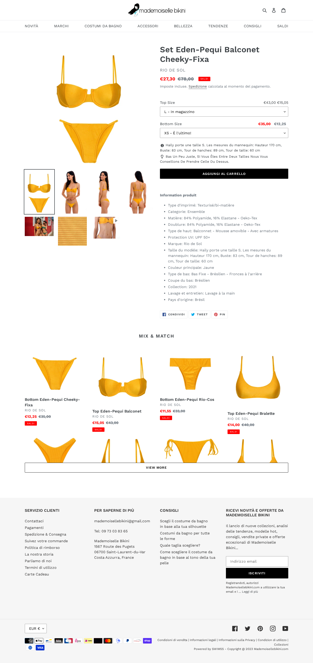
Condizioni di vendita (172, 640)
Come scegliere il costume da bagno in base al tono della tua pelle (187, 557)
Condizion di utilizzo (273, 640)
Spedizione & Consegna (45, 534)
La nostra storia (39, 554)
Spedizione (198, 86)
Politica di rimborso (42, 547)
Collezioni (281, 644)
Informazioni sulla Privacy (237, 640)
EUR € (34, 628)
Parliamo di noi (38, 561)
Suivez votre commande (46, 541)
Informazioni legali (203, 640)
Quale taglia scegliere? (180, 545)
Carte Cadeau (37, 574)
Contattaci (34, 521)
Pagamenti (34, 527)
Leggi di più (250, 591)
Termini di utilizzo (41, 567)
